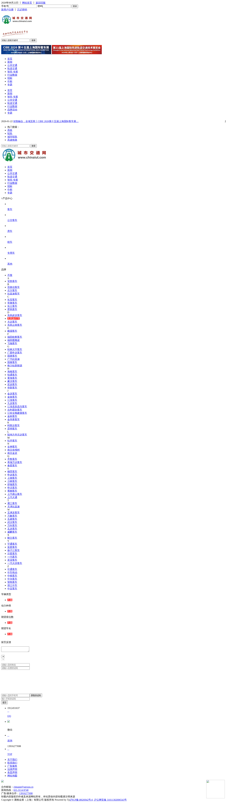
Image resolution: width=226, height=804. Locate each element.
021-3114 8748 (21, 790)
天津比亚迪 (13, 506)
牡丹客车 (12, 440)
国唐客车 (12, 356)
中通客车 (12, 569)
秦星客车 (12, 465)
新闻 (9, 62)
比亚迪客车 (13, 293)
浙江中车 (12, 585)
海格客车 (12, 371)
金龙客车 (12, 393)
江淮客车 (12, 400)
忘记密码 (22, 9)
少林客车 (12, 481)
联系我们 (12, 762)
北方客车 (12, 290)
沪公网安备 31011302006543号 (110, 799)
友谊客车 (12, 560)
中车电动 (12, 572)
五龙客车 (12, 528)
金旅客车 (12, 397)
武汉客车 (12, 522)
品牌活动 (12, 109)
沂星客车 (12, 553)
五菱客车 (12, 519)
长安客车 (12, 299)
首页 (9, 58)
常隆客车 (12, 303)
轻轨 (9, 133)
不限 (9, 275)
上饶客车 (12, 478)
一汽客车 (12, 556)
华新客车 (12, 387)
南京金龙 (12, 453)
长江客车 (12, 306)
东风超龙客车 (14, 315)
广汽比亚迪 (13, 359)
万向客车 (12, 525)
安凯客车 (12, 281)
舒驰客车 (12, 484)
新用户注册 (7, 9)
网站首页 (27, 2)
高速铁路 (12, 140)
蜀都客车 (12, 491)
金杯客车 (12, 416)
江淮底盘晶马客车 (17, 406)
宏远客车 (12, 384)
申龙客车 (12, 474)
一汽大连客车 (14, 563)
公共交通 (12, 65)
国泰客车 (12, 362)
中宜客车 (12, 588)
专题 (9, 84)
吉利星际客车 (14, 409)
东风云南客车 (14, 325)
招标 (9, 78)
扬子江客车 (13, 550)
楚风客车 (12, 309)
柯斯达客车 (13, 425)
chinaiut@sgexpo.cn (23, 787)
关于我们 (12, 759)
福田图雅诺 (13, 340)
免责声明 (12, 772)
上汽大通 (12, 497)
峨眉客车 (12, 331)
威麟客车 (12, 532)
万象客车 (12, 515)
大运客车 (12, 321)
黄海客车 (12, 378)
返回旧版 (41, 2)
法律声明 (12, 769)
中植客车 (12, 575)
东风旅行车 (13, 318)
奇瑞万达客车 (14, 462)
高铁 (9, 130)
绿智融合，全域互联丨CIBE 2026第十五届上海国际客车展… (46, 121)
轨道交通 (12, 68)
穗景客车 (12, 471)
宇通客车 (12, 544)
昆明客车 (12, 428)
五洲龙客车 (13, 512)
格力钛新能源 (14, 365)
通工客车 (12, 503)
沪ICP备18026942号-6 (81, 799)
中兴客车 (12, 579)
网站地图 (12, 775)
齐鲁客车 (12, 459)
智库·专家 (12, 71)
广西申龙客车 (14, 352)
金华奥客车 (13, 419)
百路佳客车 (13, 287)
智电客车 (12, 582)
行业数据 (12, 75)
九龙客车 (12, 403)
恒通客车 (12, 374)
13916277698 (26, 793)
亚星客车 (12, 547)
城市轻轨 (12, 136)
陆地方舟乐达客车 (17, 434)
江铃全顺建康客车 (17, 413)
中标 (9, 81)
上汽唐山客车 (14, 494)
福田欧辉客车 (14, 337)
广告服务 (12, 766)
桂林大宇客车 (14, 349)
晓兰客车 (12, 538)
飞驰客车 (12, 343)
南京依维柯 (13, 450)
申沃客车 (12, 487)
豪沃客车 (12, 381)
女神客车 (12, 446)
